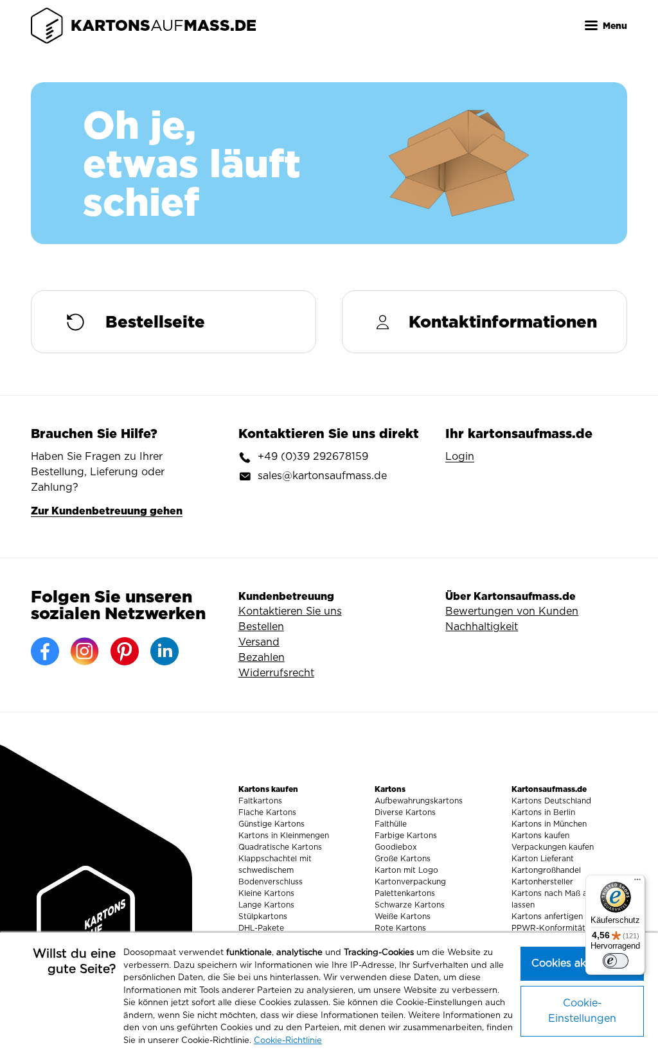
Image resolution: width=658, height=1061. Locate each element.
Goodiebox (396, 847)
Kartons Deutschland (551, 801)
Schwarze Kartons (410, 905)
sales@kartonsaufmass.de (322, 476)
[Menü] (637, 882)
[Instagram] (85, 651)
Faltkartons (260, 801)
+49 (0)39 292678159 (313, 457)
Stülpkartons (262, 916)
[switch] (615, 961)
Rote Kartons (400, 928)
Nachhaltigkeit (481, 627)
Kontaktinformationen (503, 321)
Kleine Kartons (266, 893)
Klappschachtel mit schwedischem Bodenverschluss (275, 870)
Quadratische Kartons (280, 847)
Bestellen (261, 627)
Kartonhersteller (542, 882)
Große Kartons (403, 859)
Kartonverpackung (410, 882)
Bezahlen (261, 658)
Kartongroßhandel (546, 870)
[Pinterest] (125, 651)
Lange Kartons (266, 905)
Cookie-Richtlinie (288, 1041)
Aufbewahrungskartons (419, 801)
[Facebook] (45, 651)
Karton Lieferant (542, 859)
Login (459, 457)
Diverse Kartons (405, 812)
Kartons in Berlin (543, 812)
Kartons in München (549, 824)
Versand (259, 642)
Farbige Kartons (406, 835)
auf (163, 25)
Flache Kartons (267, 812)
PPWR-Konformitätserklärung (568, 928)
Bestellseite (155, 321)
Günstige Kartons (271, 824)
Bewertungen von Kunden (511, 611)
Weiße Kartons (403, 916)
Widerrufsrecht (276, 673)
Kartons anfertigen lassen (560, 916)
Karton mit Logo (406, 870)
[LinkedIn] (164, 651)
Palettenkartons (405, 893)
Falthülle (391, 824)
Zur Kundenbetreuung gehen (106, 510)
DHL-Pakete (261, 928)
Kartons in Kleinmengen (283, 835)
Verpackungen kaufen (552, 847)
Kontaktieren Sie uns (290, 611)
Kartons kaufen (540, 835)
